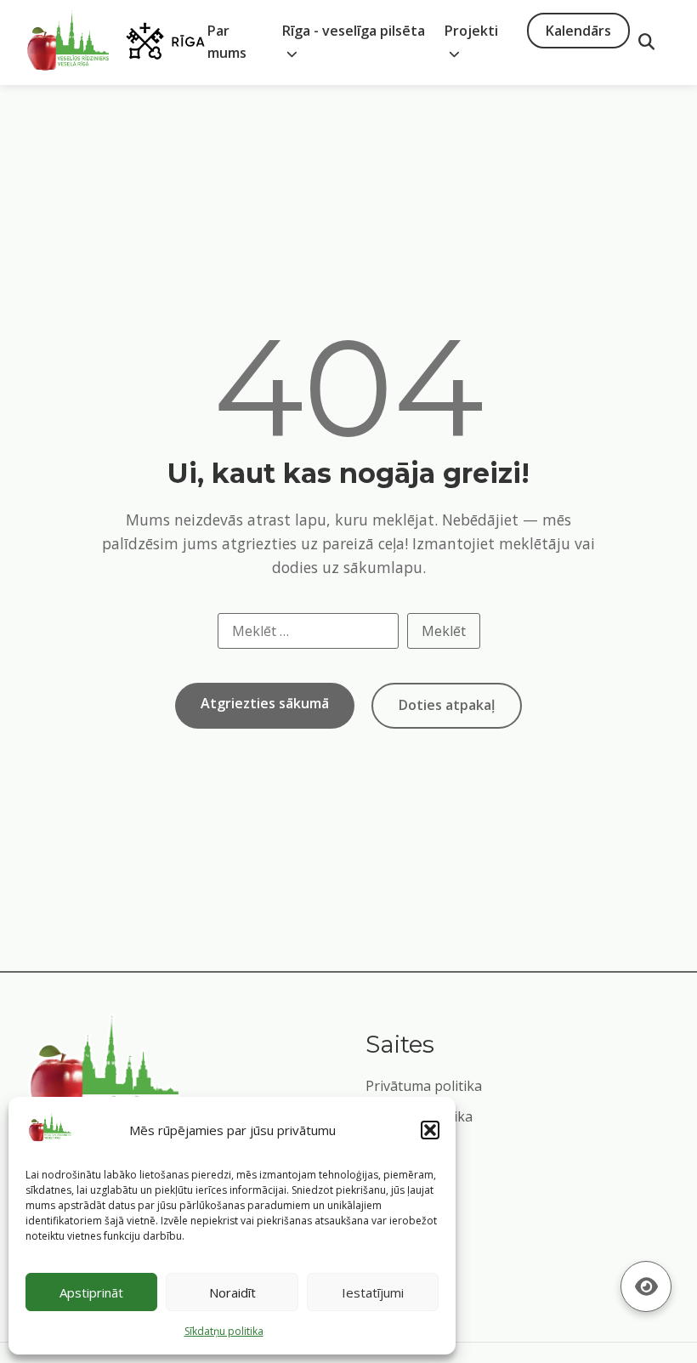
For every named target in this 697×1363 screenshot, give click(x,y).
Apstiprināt (91, 1292)
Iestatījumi (373, 1292)
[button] (430, 1130)
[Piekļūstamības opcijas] (646, 1286)
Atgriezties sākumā (265, 703)
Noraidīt (232, 1292)
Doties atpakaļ (447, 705)
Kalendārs (578, 30)
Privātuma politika (424, 1085)
